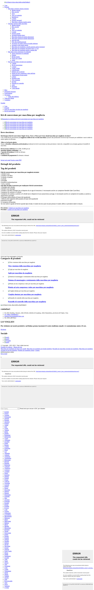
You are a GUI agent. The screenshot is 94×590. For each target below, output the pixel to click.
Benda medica (16, 57)
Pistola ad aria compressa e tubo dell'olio (23, 73)
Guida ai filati (16, 68)
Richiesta (3, 329)
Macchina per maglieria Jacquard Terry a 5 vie (25, 48)
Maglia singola (16, 10)
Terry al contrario (17, 15)
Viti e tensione (16, 80)
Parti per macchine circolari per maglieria (20, 62)
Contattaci (7, 100)
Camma (14, 67)
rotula (13, 60)
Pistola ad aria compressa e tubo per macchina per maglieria (31, 287)
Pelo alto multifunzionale (19, 42)
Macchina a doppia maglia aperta (21, 22)
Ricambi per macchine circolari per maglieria (65, 349)
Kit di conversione (17, 65)
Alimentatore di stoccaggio (19, 75)
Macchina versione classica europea (18, 8)
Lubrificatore (15, 70)
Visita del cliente (9, 98)
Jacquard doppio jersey (18, 35)
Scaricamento (8, 93)
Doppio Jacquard (17, 20)
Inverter (14, 81)
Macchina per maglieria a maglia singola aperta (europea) (28, 47)
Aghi (13, 85)
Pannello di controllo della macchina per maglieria (27, 302)
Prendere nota (16, 78)
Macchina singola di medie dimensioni (23, 38)
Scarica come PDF (16, 160)
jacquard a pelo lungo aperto (20, 45)
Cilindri (14, 63)
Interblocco (15, 17)
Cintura (14, 76)
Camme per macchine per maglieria (17, 209)
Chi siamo (7, 95)
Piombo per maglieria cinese (26, 350)
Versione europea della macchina (17, 23)
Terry (13, 13)
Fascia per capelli (17, 58)
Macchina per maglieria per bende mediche (39, 349)
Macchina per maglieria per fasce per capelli (13, 349)
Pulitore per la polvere (18, 72)
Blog (5, 90)
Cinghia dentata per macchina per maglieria (24, 294)
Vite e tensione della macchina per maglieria (24, 266)
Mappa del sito (17, 347)
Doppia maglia (16, 33)
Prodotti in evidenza (6, 347)
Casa (5, 5)
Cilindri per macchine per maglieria (18, 208)
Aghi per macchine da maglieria (20, 273)
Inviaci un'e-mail (5, 160)
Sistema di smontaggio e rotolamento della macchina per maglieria (33, 280)
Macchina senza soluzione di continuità (19, 52)
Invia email (4, 354)
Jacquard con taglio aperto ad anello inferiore (25, 43)
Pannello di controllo (18, 83)
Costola (14, 18)
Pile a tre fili (15, 12)
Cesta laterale (15, 88)
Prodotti (6, 7)
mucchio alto (15, 40)
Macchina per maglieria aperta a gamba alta (24, 50)
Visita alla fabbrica (13, 96)
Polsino (14, 55)
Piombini (14, 86)
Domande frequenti (10, 91)
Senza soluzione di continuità (20, 53)
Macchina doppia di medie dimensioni (23, 37)
